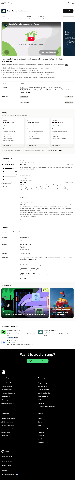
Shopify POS (24, 88)
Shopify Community (7, 425)
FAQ (21, 240)
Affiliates (41, 435)
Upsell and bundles (44, 393)
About (40, 418)
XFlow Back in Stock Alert (14, 330)
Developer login (6, 456)
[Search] (69, 3)
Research (4, 435)
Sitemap (4, 470)
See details (23, 278)
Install (68, 11)
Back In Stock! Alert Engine (51, 330)
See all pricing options (56, 150)
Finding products (7, 386)
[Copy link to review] (30, 158)
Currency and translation (46, 406)
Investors (41, 425)
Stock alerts (24, 97)
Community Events (7, 429)
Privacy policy (24, 238)
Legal (40, 439)
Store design (5, 396)
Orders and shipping (8, 393)
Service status (43, 442)
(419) (32, 18)
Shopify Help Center (8, 418)
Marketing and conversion (10, 400)
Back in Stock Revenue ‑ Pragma (16, 341)
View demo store (68, 16)
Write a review (7, 183)
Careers (40, 422)
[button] (19, 334)
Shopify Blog (5, 432)
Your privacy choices (8, 474)
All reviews (6, 187)
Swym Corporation (43, 18)
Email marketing (25, 102)
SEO (39, 400)
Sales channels (6, 383)
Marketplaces (42, 386)
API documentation (7, 422)
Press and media (43, 429)
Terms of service (6, 461)
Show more (23, 219)
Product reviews (43, 389)
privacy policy (32, 260)
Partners (41, 432)
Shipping (41, 403)
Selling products (6, 389)
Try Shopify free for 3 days (37, 361)
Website (22, 247)
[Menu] (73, 3)
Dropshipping (42, 383)
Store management (7, 403)
